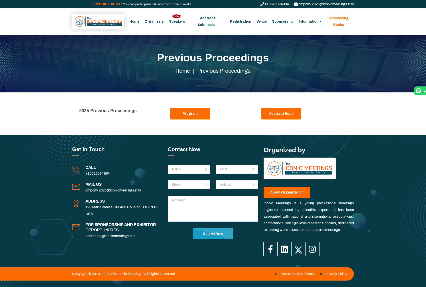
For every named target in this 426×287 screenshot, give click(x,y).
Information (308, 21)
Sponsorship (283, 21)
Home (134, 21)
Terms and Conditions (297, 274)
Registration (240, 21)
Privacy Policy (336, 274)
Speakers (177, 21)
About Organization (287, 192)
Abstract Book (281, 113)
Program (190, 113)
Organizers (154, 21)
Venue (261, 21)
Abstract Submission (207, 21)
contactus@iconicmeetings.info (110, 236)
